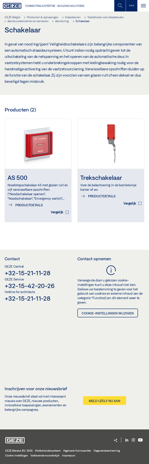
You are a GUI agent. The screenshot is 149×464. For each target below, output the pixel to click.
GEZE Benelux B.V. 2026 (19, 450)
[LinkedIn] (127, 440)
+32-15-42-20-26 (29, 285)
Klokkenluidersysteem (48, 450)
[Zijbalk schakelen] (131, 5)
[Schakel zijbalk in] (120, 5)
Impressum (68, 455)
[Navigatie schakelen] (143, 5)
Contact (12, 258)
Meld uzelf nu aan (104, 401)
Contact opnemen (94, 258)
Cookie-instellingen (16, 455)
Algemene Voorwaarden (77, 450)
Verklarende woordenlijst (44, 455)
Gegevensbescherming (107, 450)
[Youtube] (140, 440)
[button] (116, 440)
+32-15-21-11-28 (27, 272)
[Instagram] (133, 440)
